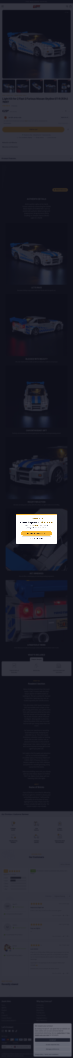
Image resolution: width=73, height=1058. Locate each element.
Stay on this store (36, 538)
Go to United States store (36, 533)
